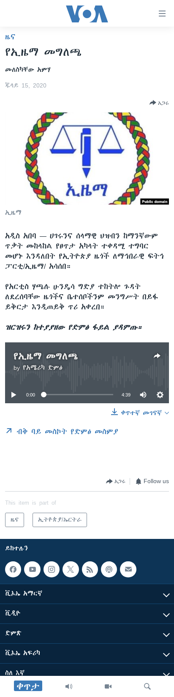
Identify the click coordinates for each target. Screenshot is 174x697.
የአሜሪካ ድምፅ (43, 368)
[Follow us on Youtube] (32, 569)
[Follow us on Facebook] (13, 569)
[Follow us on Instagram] (52, 569)
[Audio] (69, 686)
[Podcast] (109, 569)
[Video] (108, 686)
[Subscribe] (128, 569)
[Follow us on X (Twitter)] (71, 569)
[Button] (159, 103)
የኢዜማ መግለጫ (46, 356)
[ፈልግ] (147, 686)
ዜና (10, 37)
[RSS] (90, 569)
